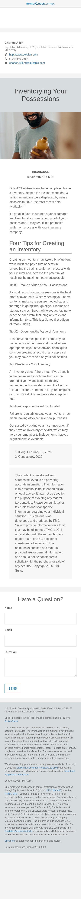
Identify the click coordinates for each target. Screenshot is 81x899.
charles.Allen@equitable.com (27, 62)
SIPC (15, 794)
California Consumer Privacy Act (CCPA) (37, 767)
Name (8, 607)
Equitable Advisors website (18, 831)
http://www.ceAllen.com (23, 54)
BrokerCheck (11, 721)
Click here (10, 841)
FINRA (8, 794)
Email (8, 629)
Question (11, 652)
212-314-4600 (54, 790)
